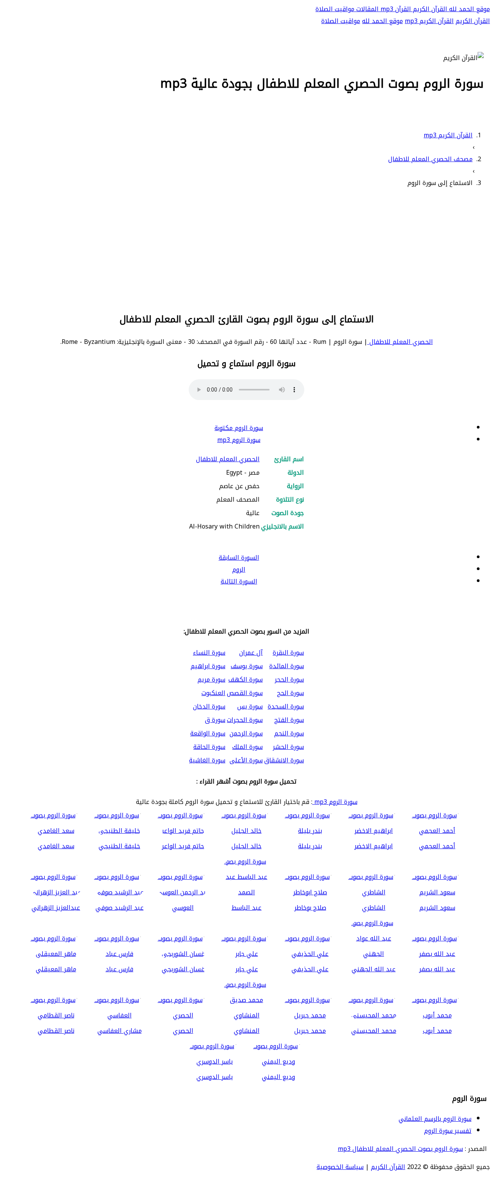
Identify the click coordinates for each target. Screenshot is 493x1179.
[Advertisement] (246, 249)
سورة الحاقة (209, 747)
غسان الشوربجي (183, 969)
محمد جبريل (310, 1031)
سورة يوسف (247, 666)
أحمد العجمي (437, 846)
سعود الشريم (437, 908)
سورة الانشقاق (284, 760)
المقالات (366, 9)
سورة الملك (247, 747)
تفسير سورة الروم (447, 1131)
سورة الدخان (209, 706)
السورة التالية (239, 581)
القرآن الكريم (429, 9)
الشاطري (374, 908)
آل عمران (251, 653)
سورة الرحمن (246, 733)
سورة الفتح (289, 720)
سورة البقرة (288, 653)
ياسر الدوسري (214, 1077)
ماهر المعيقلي (56, 969)
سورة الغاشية (207, 760)
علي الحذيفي (310, 969)
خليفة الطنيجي (119, 846)
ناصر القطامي (56, 1031)
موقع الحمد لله (468, 9)
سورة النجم (289, 733)
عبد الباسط (246, 908)
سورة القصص (245, 693)
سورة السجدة (286, 706)
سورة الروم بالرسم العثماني (435, 1119)
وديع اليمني (278, 1077)
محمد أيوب (437, 1031)
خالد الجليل (246, 846)
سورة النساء (209, 653)
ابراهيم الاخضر (373, 846)
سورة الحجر (289, 679)
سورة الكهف (245, 679)
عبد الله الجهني (374, 969)
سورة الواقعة (207, 733)
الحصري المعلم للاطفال (400, 342)
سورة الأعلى (246, 760)
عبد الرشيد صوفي (120, 908)
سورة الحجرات (245, 720)
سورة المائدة (286, 666)
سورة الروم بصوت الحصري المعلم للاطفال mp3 (400, 1149)
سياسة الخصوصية (340, 1167)
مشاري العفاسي (119, 1031)
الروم (238, 569)
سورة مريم (211, 679)
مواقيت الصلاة (334, 9)
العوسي (183, 908)
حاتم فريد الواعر (183, 846)
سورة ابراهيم (208, 666)
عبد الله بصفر (437, 969)
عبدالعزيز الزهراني (56, 908)
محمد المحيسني (373, 1031)
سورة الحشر (288, 747)
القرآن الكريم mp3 (429, 21)
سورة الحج (290, 693)
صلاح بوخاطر (310, 908)
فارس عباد (119, 969)
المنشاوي (247, 1031)
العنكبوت (213, 693)
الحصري (183, 1031)
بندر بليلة (310, 846)
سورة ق (215, 720)
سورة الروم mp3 (238, 440)
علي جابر (246, 969)
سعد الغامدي (56, 846)
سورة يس (250, 706)
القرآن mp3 (395, 9)
